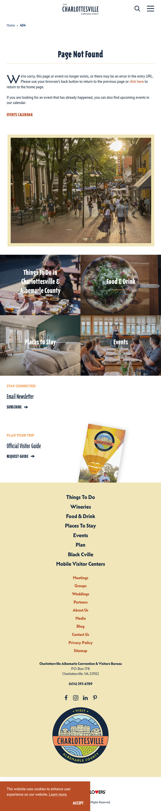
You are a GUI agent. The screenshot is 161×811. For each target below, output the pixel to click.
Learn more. (58, 794)
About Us (80, 610)
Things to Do (80, 497)
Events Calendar (19, 114)
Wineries (80, 507)
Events (80, 535)
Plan (80, 545)
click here (137, 81)
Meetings (80, 577)
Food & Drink (80, 516)
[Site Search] (137, 8)
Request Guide (17, 456)
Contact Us (80, 634)
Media (80, 618)
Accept (78, 803)
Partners (81, 602)
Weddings (80, 594)
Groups (80, 585)
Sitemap (80, 650)
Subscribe (14, 406)
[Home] (80, 9)
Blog (80, 626)
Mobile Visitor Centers (80, 564)
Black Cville (80, 554)
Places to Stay (80, 525)
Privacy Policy (81, 642)
